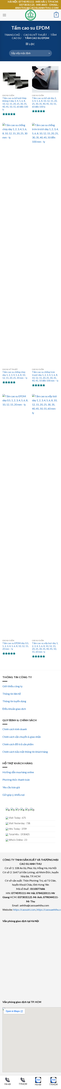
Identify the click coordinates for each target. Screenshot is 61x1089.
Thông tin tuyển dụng (14, 701)
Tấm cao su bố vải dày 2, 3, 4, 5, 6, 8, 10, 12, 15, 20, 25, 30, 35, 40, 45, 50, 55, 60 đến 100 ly (44, 102)
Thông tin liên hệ (11, 693)
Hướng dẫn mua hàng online (18, 772)
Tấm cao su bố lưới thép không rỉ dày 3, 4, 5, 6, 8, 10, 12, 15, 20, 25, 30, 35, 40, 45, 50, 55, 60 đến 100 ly (15, 104)
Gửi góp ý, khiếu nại (13, 794)
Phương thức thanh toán (16, 779)
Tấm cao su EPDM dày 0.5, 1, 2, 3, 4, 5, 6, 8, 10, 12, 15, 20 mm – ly (15, 646)
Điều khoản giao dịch (14, 708)
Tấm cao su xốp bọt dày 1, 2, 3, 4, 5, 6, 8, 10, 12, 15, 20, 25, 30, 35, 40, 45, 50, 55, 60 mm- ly (45, 647)
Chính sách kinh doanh (14, 729)
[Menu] (4, 15)
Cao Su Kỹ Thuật (35, 34)
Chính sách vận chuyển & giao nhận (21, 736)
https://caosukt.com (24, 909)
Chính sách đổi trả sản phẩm (18, 744)
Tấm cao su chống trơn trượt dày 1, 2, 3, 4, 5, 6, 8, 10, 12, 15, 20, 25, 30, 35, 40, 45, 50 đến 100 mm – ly (45, 376)
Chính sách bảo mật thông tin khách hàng (25, 751)
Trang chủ (12, 34)
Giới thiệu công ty (12, 686)
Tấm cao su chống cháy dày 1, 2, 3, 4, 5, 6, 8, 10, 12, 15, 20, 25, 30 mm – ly (14, 375)
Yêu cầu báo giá (11, 787)
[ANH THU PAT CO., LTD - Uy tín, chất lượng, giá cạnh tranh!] (30, 15)
